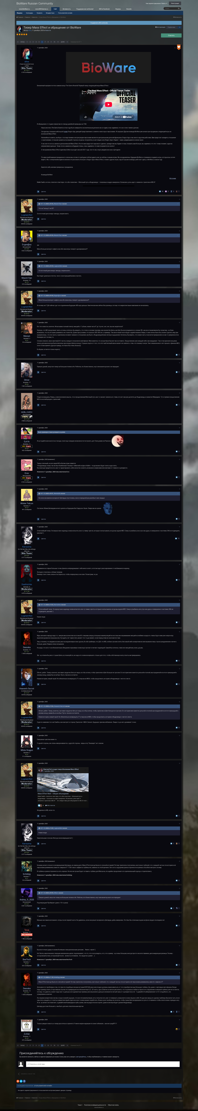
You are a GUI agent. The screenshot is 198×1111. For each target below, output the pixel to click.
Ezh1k (26, 441)
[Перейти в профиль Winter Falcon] (26, 495)
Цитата (43, 191)
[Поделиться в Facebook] (24, 1081)
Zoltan (27, 1034)
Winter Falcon (26, 503)
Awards (128, 9)
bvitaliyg (27, 874)
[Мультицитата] (38, 191)
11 (179, 27)
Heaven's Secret (26, 688)
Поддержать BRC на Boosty (99, 23)
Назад (22, 41)
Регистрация (175, 3)
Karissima (57, 604)
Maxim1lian (58, 204)
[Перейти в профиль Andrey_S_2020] (26, 892)
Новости (48, 30)
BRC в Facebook (104, 9)
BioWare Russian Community (34, 3)
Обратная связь (113, 1105)
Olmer (26, 380)
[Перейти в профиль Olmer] (26, 370)
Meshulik (57, 493)
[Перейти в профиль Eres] (26, 465)
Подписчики (171, 27)
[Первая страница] (17, 42)
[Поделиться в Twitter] (21, 1081)
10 (54, 42)
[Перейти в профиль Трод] (26, 921)
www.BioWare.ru (24, 9)
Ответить (171, 35)
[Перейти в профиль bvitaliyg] (27, 866)
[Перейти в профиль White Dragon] (26, 741)
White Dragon (27, 750)
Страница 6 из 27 (76, 42)
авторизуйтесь (81, 1057)
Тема (79, 1105)
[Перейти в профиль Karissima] (26, 535)
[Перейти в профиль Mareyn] (26, 328)
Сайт (55, 9)
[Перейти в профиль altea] (19, 29)
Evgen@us (26, 244)
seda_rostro (26, 412)
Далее (63, 41)
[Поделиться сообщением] (174, 48)
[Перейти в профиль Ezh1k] (26, 433)
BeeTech (27, 959)
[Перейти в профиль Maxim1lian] (26, 268)
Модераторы (50, 13)
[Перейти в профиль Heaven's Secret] (26, 677)
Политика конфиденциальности (95, 1105)
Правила (39, 13)
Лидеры (118, 9)
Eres (27, 473)
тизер (66, 131)
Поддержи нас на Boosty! (84, 9)
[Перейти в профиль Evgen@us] (26, 236)
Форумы (19, 13)
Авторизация (161, 27)
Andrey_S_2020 (27, 899)
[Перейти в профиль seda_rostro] (26, 401)
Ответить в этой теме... (37, 1064)
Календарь (29, 13)
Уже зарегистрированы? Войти (156, 3)
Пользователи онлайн (65, 13)
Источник (173, 178)
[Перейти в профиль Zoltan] (26, 1025)
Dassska (27, 647)
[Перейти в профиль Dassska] (26, 638)
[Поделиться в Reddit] (17, 1081)
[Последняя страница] (67, 42)
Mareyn (26, 336)
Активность (67, 9)
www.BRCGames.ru (41, 9)
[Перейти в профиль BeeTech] (26, 951)
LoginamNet (58, 266)
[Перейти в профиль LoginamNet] (26, 206)
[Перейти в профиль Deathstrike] (26, 573)
